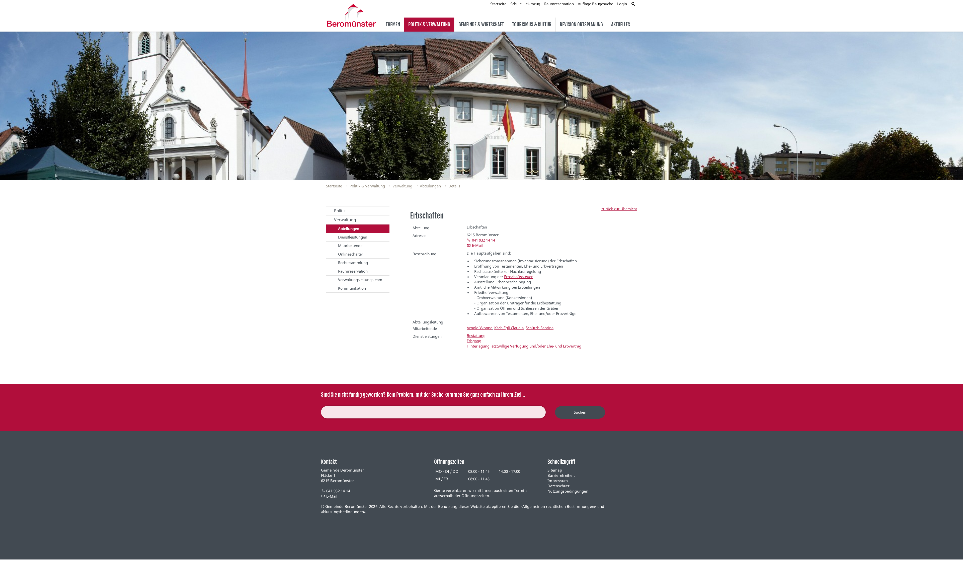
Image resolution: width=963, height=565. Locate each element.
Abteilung (421, 227)
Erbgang (474, 340)
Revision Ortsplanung (581, 25)
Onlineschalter (350, 254)
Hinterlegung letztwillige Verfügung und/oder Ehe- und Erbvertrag (524, 346)
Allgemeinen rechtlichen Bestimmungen (558, 506)
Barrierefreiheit (561, 475)
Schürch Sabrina (539, 327)
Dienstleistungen (352, 237)
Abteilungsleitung (428, 321)
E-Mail (477, 245)
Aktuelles (620, 25)
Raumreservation (353, 271)
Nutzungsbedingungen (567, 491)
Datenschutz (558, 485)
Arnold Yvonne (479, 327)
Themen (393, 25)
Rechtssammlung (353, 262)
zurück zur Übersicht (619, 208)
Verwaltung (345, 219)
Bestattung (476, 335)
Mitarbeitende (350, 245)
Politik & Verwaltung (429, 25)
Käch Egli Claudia (509, 327)
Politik (340, 210)
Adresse (419, 235)
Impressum (557, 480)
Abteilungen (348, 228)
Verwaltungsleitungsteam (360, 279)
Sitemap (554, 470)
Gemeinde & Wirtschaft (481, 25)
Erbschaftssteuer (518, 276)
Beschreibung (424, 253)
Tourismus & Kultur (531, 25)
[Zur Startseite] (351, 15)
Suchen (580, 412)
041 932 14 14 (483, 240)
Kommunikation (352, 288)
